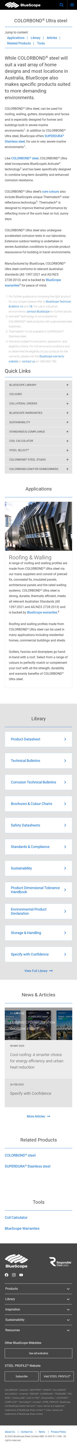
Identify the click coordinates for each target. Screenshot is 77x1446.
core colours (50, 191)
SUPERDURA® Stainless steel (27, 1166)
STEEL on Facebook (6, 1275)
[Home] (22, 5)
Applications (15, 38)
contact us (28, 361)
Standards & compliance (27, 431)
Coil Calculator (21, 440)
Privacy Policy (58, 1432)
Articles (52, 38)
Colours (15, 394)
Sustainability (19, 422)
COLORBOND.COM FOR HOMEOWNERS (33, 469)
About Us (10, 1432)
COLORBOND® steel (24, 158)
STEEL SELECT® (19, 450)
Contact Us (27, 1432)
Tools (41, 43)
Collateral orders (23, 403)
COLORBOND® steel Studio (27, 459)
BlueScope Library (22, 384)
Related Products (19, 43)
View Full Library (36, 971)
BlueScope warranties (42, 612)
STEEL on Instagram (14, 1275)
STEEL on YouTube (21, 1275)
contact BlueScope (38, 311)
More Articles (36, 1116)
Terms (41, 1432)
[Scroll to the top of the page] (70, 1439)
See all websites (38, 1353)
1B (30, 306)
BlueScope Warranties (25, 412)
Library (35, 38)
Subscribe (22, 1376)
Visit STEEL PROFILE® (57, 1376)
